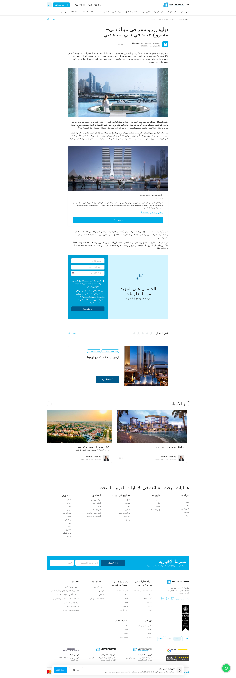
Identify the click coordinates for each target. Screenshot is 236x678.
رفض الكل (76, 670)
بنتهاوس (145, 212)
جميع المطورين (117, 12)
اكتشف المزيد (107, 379)
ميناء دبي (158, 198)
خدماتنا (93, 12)
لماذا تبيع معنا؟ (104, 12)
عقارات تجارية (159, 12)
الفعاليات (84, 12)
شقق (160, 212)
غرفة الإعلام (74, 12)
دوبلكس (153, 212)
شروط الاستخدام (89, 297)
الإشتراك (111, 563)
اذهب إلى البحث (183, 19)
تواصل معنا (87, 309)
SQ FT (177, 639)
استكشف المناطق (132, 12)
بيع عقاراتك (60, 5)
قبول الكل (60, 670)
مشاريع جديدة (146, 12)
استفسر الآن (118, 220)
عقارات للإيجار (172, 12)
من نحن (64, 12)
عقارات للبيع (185, 12)
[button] (49, 403)
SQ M (169, 639)
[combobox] (75, 273)
